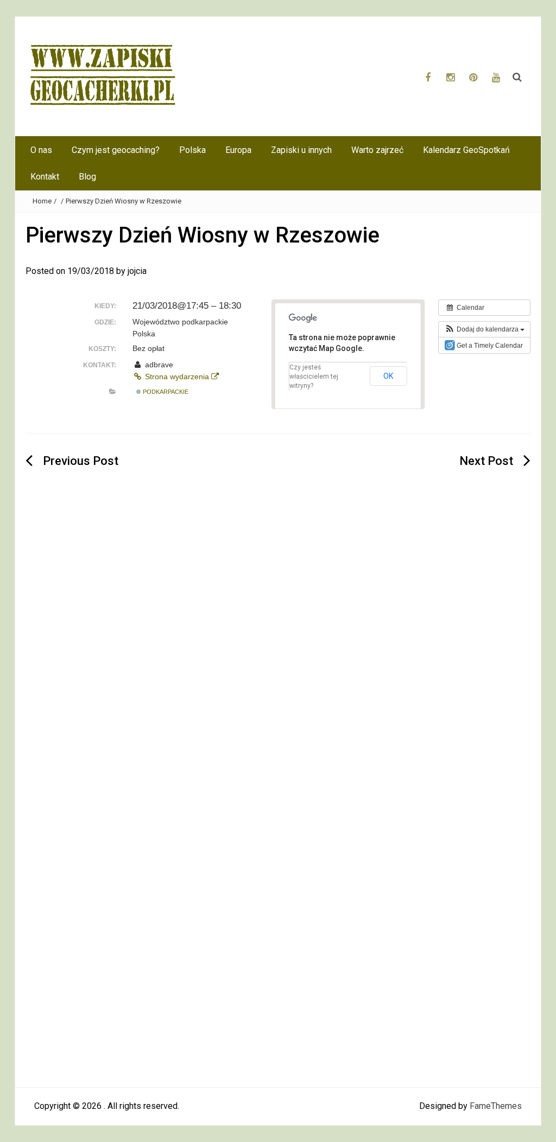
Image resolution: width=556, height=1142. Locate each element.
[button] (484, 329)
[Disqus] (278, 652)
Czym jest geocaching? (116, 150)
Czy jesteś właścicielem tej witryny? (313, 376)
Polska (192, 150)
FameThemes (496, 1106)
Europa (238, 150)
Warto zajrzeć (377, 150)
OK (388, 376)
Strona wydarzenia (177, 376)
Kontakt (44, 176)
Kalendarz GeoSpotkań (466, 150)
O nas (41, 150)
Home (42, 201)
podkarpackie (164, 391)
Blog (87, 176)
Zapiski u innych (301, 150)
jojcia (137, 271)
